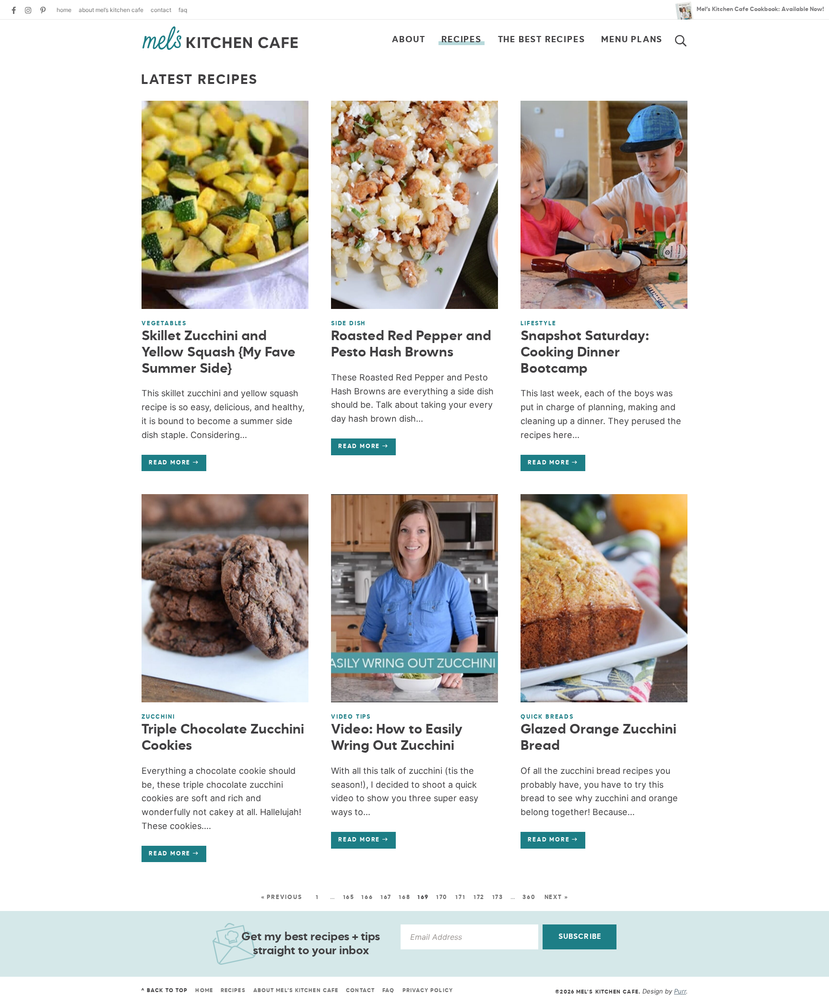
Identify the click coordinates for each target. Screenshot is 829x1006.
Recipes (461, 40)
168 (404, 897)
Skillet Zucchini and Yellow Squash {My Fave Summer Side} (219, 352)
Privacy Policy (428, 990)
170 (442, 897)
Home (64, 9)
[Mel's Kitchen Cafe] (220, 38)
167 (385, 897)
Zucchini (158, 717)
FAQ (182, 9)
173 (497, 897)
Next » (556, 897)
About (408, 40)
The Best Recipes (541, 40)
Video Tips (351, 717)
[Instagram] (28, 10)
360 (528, 897)
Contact (161, 9)
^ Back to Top (164, 990)
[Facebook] (14, 10)
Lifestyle (538, 324)
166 (367, 897)
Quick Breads (547, 717)
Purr (680, 991)
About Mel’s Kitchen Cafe (111, 9)
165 (349, 897)
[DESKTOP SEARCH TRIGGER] (686, 39)
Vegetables (164, 324)
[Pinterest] (42, 10)
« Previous (281, 897)
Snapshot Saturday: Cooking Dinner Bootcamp (585, 352)
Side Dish (348, 324)
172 (479, 897)
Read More (166, 465)
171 (460, 897)
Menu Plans (632, 40)
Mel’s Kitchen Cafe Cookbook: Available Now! (760, 9)
